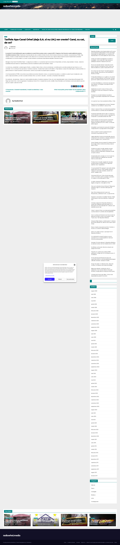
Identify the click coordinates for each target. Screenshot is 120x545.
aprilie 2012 (94, 446)
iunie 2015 (93, 442)
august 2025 (94, 330)
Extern (92, 488)
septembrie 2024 (95, 366)
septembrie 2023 (95, 406)
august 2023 (94, 409)
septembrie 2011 (95, 469)
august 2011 (94, 472)
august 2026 (94, 291)
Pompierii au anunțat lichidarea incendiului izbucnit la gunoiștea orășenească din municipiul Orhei (103, 96)
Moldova (93, 495)
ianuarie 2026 (94, 314)
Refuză (60, 279)
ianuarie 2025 (94, 353)
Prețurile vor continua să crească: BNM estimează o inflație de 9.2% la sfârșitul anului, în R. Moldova (103, 253)
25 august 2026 (39, 524)
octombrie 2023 (95, 403)
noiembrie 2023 (95, 399)
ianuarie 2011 (94, 475)
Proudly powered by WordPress (9, 542)
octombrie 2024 (95, 363)
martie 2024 (94, 386)
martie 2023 (94, 426)
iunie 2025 (93, 337)
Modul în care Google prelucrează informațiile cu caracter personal (62, 29)
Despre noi (36, 29)
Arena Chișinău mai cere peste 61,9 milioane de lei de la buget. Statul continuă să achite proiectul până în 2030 (103, 144)
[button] (74, 264)
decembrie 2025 (95, 317)
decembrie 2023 (95, 396)
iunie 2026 (93, 297)
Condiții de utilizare (16, 29)
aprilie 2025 (94, 343)
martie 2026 (94, 307)
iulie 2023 (93, 413)
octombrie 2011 (95, 465)
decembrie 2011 (95, 459)
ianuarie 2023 (94, 432)
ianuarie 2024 (94, 393)
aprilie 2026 (94, 304)
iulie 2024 (93, 373)
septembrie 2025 (95, 327)
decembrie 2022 (95, 436)
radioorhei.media (11, 6)
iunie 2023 (93, 416)
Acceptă (50, 279)
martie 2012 (94, 449)
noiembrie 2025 (95, 320)
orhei (6, 36)
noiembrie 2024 (95, 360)
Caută (92, 36)
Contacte (27, 29)
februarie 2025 (94, 350)
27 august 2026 (10, 524)
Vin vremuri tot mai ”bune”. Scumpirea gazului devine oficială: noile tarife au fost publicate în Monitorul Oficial (102, 72)
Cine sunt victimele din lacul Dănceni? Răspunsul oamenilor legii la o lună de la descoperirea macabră (103, 188)
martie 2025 (94, 347)
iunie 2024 (93, 376)
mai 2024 (93, 380)
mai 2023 (93, 419)
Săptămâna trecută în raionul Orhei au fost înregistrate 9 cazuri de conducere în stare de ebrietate (102, 90)
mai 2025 (93, 340)
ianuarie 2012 (94, 456)
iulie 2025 (93, 333)
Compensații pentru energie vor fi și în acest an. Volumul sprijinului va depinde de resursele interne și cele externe (102, 157)
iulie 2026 (93, 294)
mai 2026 (93, 300)
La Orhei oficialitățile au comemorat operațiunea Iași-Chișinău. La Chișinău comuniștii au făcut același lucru (102, 84)
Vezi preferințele (70, 279)
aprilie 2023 (94, 423)
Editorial (93, 485)
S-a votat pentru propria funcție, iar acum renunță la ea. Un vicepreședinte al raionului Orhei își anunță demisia (102, 238)
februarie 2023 (94, 429)
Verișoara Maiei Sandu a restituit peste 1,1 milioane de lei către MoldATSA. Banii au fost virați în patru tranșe (103, 222)
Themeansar (28, 542)
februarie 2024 (94, 390)
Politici (87, 29)
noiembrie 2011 (94, 462)
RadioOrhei (12, 46)
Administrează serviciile (49, 275)
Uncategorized (94, 501)
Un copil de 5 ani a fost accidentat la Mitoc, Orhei (103, 101)
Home (6, 29)
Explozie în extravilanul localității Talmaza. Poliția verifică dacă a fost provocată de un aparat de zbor (103, 198)
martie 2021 (94, 439)
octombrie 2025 (95, 324)
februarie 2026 (94, 310)
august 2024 (94, 370)
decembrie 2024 (95, 357)
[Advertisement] (60, 18)
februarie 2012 (94, 452)
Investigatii (93, 491)
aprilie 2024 (94, 383)
